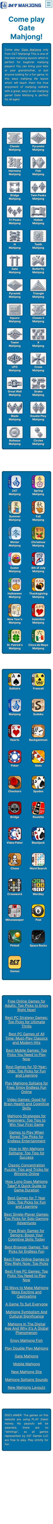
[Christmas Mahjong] (38, 538)
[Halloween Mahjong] (14, 590)
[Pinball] (14, 942)
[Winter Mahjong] (14, 538)
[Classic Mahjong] (15, 143)
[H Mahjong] (15, 241)
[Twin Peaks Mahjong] (38, 192)
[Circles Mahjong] (38, 437)
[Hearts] (14, 736)
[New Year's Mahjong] (14, 616)
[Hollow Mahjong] (38, 216)
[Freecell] (38, 685)
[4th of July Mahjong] (38, 564)
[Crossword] (14, 890)
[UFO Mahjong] (15, 363)
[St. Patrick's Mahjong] (14, 641)
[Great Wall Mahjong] (15, 388)
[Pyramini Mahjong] (38, 143)
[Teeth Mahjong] (38, 241)
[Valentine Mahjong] (38, 616)
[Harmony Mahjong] (15, 167)
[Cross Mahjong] (38, 363)
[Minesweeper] (14, 916)
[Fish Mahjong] (38, 167)
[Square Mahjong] (15, 314)
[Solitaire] (14, 685)
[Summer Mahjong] (14, 513)
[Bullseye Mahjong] (15, 437)
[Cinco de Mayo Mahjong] (38, 641)
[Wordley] (38, 890)
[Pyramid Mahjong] (15, 290)
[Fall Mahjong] (38, 513)
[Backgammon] (38, 736)
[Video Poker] (14, 839)
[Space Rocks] (38, 942)
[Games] (14, 968)
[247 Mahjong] (14, 487)
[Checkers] (14, 788)
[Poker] (14, 762)
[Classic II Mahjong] (38, 314)
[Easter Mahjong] (14, 564)
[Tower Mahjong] (15, 339)
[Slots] (38, 762)
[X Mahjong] (38, 339)
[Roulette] (38, 813)
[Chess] (14, 865)
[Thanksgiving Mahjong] (38, 590)
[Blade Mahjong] (15, 412)
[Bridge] (14, 813)
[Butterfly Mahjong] (38, 265)
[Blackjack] (38, 839)
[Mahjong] (14, 711)
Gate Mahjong (31, 49)
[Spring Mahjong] (38, 487)
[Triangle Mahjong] (38, 290)
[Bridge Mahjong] (15, 192)
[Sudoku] (38, 711)
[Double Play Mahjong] (38, 412)
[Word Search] (38, 865)
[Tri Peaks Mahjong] (15, 216)
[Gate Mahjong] (15, 265)
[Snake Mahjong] (38, 388)
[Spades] (38, 788)
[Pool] (38, 916)
